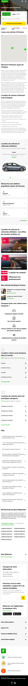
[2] (13, 178)
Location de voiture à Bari (20, 528)
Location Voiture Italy (16, 29)
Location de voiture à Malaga (7, 531)
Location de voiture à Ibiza (20, 531)
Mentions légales (11, 678)
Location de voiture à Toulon (7, 539)
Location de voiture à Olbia (7, 533)
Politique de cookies (21, 678)
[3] (15, 178)
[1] (10, 178)
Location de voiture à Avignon (20, 536)
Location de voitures (4, 29)
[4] (18, 178)
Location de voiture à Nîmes (7, 536)
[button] (12, 48)
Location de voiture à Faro (20, 533)
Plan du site (3, 678)
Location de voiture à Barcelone (7, 528)
